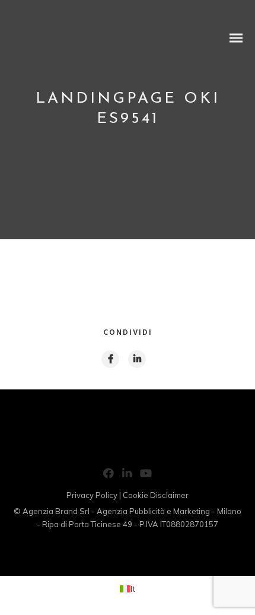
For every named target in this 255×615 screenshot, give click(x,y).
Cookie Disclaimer (156, 495)
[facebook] (110, 359)
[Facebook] (108, 475)
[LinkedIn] (127, 475)
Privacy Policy (91, 495)
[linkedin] (136, 359)
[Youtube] (146, 475)
